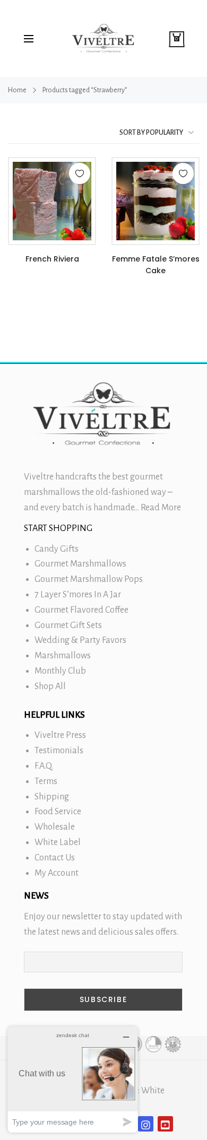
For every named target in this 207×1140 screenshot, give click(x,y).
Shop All (50, 686)
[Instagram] (145, 1124)
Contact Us (54, 858)
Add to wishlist (79, 173)
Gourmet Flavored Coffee (81, 610)
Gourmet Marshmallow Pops (88, 579)
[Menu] (28, 39)
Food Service (57, 811)
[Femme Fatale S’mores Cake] (155, 201)
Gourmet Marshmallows (80, 564)
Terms (45, 781)
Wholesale (54, 827)
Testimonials (58, 750)
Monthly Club (60, 671)
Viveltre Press (60, 735)
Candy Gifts (56, 549)
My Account (56, 873)
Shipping (51, 797)
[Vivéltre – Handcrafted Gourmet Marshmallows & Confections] (104, 38)
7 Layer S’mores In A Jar (77, 594)
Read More (161, 507)
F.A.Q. (43, 766)
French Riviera (52, 259)
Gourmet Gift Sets (68, 625)
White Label (57, 842)
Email (32, 946)
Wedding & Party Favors (80, 640)
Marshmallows (62, 655)
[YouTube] (165, 1124)
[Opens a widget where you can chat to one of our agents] (73, 1079)
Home (17, 90)
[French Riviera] (52, 201)
